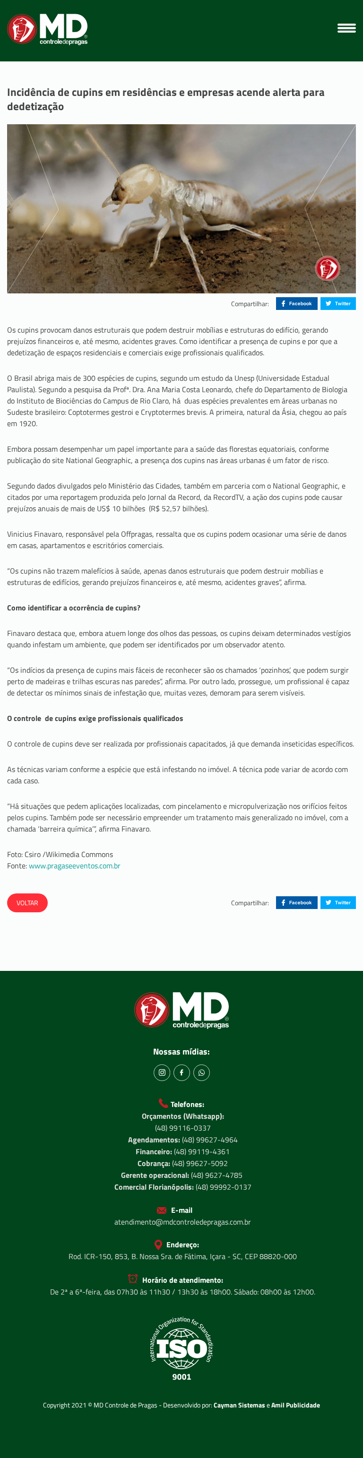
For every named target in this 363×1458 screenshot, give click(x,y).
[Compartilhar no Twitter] (338, 303)
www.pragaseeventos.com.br (75, 865)
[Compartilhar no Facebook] (297, 303)
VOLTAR (27, 903)
